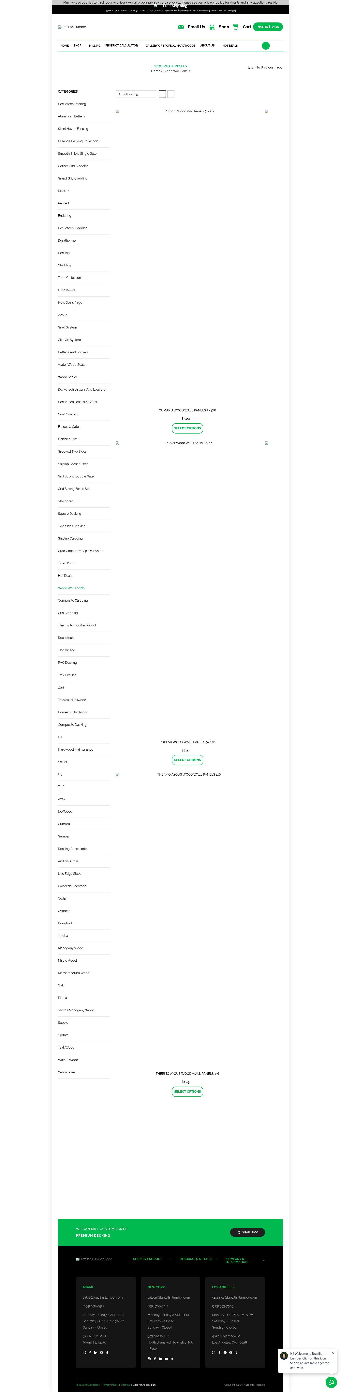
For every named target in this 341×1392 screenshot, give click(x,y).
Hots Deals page (70, 302)
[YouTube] (101, 1353)
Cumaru (64, 824)
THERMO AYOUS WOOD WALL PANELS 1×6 (187, 1074)
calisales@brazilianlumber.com (234, 1297)
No (275, 2)
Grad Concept (68, 414)
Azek (61, 799)
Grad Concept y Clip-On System (81, 551)
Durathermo (67, 240)
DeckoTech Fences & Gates (77, 402)
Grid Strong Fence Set (74, 489)
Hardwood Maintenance (75, 749)
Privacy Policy (110, 1385)
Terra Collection (69, 278)
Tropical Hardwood (72, 700)
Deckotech (66, 638)
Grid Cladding (68, 613)
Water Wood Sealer (72, 365)
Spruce (63, 1035)
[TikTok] (107, 1353)
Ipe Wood (65, 811)
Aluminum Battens (71, 116)
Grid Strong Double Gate (76, 476)
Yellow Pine (66, 1072)
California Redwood (72, 886)
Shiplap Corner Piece (73, 464)
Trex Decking (67, 675)
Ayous (62, 315)
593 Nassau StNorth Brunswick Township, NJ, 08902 (170, 1342)
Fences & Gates (69, 427)
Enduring (64, 216)
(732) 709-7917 (158, 1306)
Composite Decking (72, 725)
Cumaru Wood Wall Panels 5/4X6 (187, 410)
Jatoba (63, 936)
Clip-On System (69, 340)
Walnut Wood (68, 1060)
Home (65, 45)
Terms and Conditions (88, 1385)
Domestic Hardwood (73, 712)
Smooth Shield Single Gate (77, 153)
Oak (61, 985)
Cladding (64, 265)
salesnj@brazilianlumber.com (169, 1297)
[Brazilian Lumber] (100, 1259)
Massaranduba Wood (74, 973)
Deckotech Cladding (72, 228)
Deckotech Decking (72, 104)
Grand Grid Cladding (72, 178)
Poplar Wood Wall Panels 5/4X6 (187, 742)
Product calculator (121, 45)
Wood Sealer (67, 377)
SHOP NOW (250, 1232)
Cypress (64, 911)
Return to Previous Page (264, 67)
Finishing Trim (68, 439)
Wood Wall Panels (71, 588)
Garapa (63, 836)
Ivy (60, 774)
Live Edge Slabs (69, 874)
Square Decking (69, 513)
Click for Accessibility (144, 1385)
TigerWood (66, 563)
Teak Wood (66, 1047)
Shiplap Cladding (70, 538)
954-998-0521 (268, 27)
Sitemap (125, 1385)
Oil (60, 737)
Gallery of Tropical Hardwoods (170, 45)
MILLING (94, 45)
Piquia (62, 998)
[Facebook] (90, 1353)
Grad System (67, 327)
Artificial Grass (68, 861)
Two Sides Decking (71, 526)
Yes (270, 2)
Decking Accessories (73, 849)
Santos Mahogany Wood (76, 1010)
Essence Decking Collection (78, 141)
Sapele (63, 1022)
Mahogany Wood (70, 948)
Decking (64, 253)
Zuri (61, 687)
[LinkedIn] (95, 1353)
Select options (187, 428)
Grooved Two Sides (72, 451)
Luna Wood (66, 290)
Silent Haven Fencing (73, 129)
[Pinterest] (225, 1353)
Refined (63, 203)
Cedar (62, 898)
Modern (63, 191)
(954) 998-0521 (93, 1306)
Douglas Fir (66, 923)
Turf (61, 787)
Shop (77, 45)
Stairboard (65, 501)
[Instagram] (84, 1353)
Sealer (62, 762)
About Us (207, 45)
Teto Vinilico (66, 650)
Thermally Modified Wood (77, 625)
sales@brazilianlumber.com (103, 1297)
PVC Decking (67, 662)
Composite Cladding (73, 600)
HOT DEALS (230, 45)
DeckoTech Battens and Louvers (81, 389)
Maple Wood (67, 960)
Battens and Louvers (73, 352)
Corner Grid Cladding (73, 166)
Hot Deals (65, 576)
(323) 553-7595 (222, 1306)
